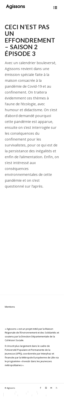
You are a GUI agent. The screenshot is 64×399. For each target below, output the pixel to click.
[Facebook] (40, 387)
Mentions (10, 306)
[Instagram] (46, 387)
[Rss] (56, 387)
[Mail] (51, 387)
